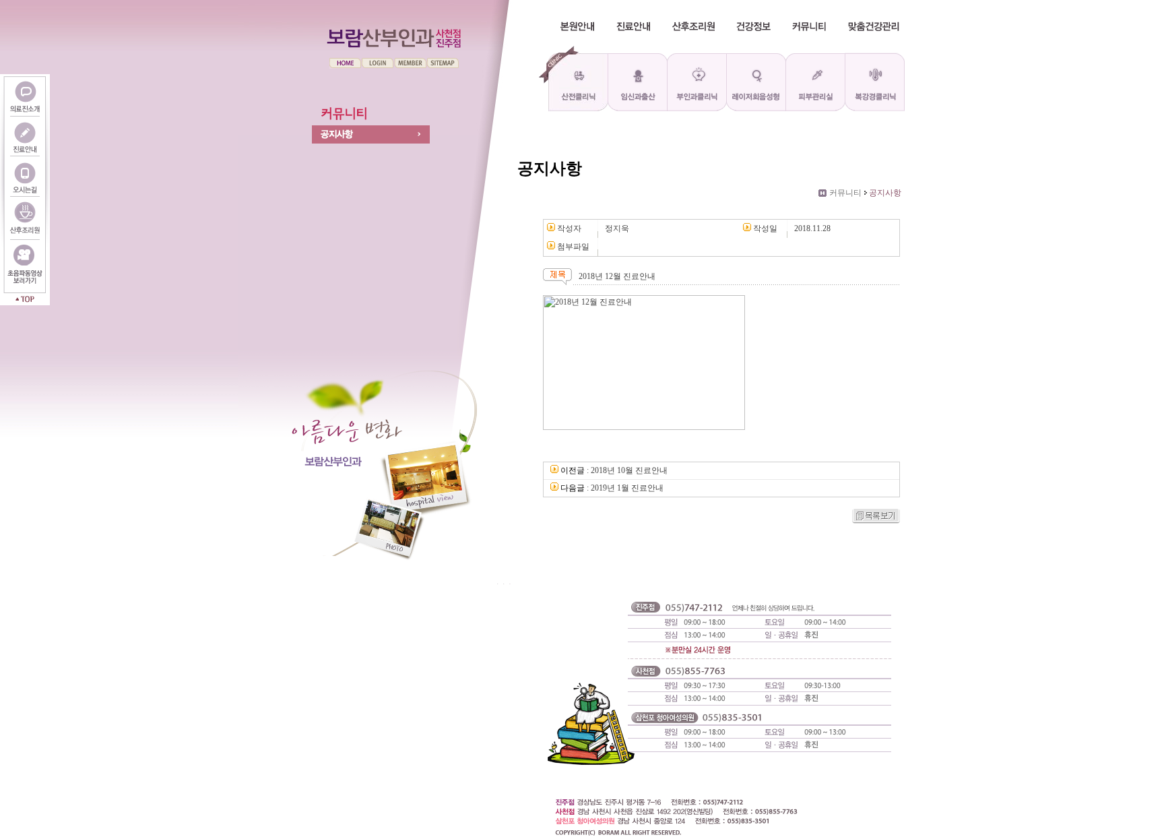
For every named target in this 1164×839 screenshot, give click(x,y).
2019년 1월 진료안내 (627, 488)
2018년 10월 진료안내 (629, 470)
